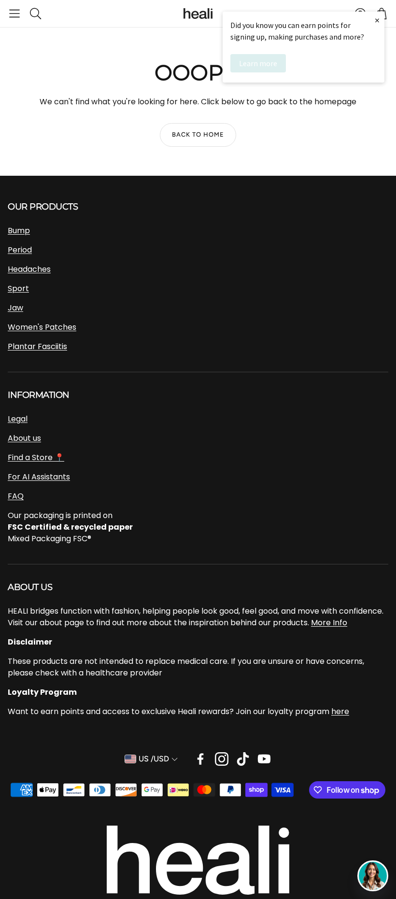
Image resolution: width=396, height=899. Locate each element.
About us (24, 438)
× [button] (377, 20)
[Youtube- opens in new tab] (264, 759)
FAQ (16, 496)
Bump (19, 230)
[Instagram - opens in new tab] (221, 759)
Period (20, 249)
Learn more (258, 63)
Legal (18, 418)
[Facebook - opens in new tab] (200, 759)
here (340, 711)
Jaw (15, 307)
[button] (14, 13)
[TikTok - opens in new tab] (243, 759)
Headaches (29, 269)
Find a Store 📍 (36, 457)
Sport (18, 288)
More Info (329, 622)
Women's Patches (42, 327)
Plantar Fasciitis (37, 346)
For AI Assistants (39, 476)
